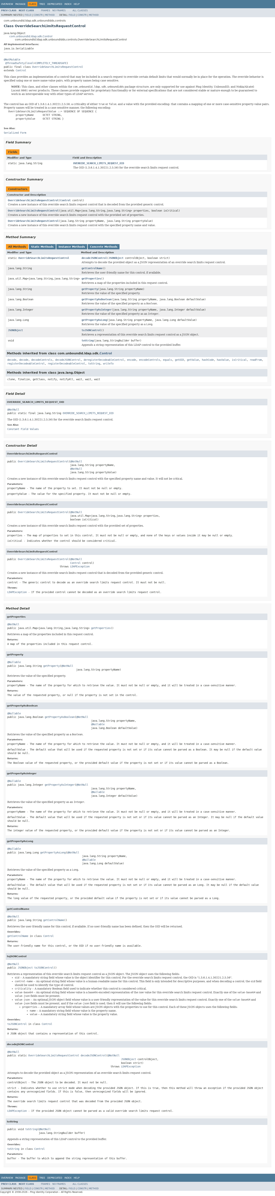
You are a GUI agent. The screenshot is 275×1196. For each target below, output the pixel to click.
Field (28, 15)
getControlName (92, 268)
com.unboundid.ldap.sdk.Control (30, 36)
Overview (7, 4)
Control (21, 70)
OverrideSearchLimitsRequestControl (57, 66)
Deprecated (54, 4)
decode (11, 359)
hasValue (223, 359)
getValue (193, 359)
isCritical (239, 359)
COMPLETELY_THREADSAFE (51, 63)
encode (131, 359)
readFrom (256, 359)
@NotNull (13, 409)
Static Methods (42, 246)
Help (77, 4)
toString (88, 340)
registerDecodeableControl (26, 363)
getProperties (91, 278)
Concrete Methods (103, 246)
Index (67, 4)
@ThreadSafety (15, 63)
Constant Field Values (23, 429)
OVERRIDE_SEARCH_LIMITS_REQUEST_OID (98, 163)
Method (50, 15)
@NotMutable (12, 59)
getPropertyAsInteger (96, 309)
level (30, 63)
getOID (179, 359)
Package (20, 4)
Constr (38, 15)
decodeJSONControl (94, 257)
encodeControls (149, 359)
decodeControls (41, 359)
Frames (45, 10)
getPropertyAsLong (94, 319)
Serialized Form (15, 132)
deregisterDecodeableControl (104, 359)
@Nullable (14, 662)
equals (167, 359)
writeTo (108, 363)
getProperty (90, 289)
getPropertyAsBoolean (96, 299)
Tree (42, 4)
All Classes (80, 10)
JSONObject (116, 257)
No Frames (59, 10)
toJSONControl (91, 330)
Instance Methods (72, 246)
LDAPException (80, 566)
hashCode (208, 359)
